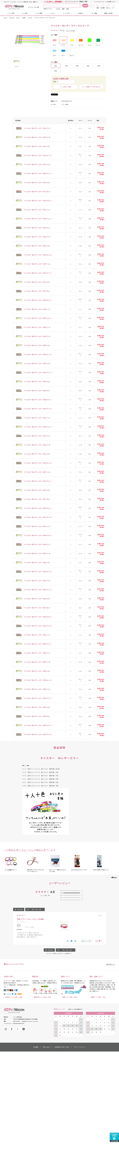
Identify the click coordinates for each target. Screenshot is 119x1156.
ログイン (92, 5)
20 (72, 1029)
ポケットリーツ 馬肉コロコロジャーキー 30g (57, 870)
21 (76, 1029)
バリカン (58, 9)
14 (76, 1026)
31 (60, 1035)
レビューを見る (70, 30)
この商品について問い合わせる (92, 86)
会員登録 (85, 5)
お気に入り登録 (67, 86)
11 (64, 1026)
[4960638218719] (16, 61)
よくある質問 (108, 1)
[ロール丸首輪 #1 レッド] (14, 861)
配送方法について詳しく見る (42, 997)
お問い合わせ (46, 1047)
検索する (80, 6)
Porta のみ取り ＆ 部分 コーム (100, 869)
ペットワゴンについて (99, 1)
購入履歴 (103, 7)
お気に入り (108, 7)
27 (72, 1032)
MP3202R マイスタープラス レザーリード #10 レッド (35, 870)
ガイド (113, 1)
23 (56, 1032)
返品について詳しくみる (98, 997)
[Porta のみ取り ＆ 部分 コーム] (102, 861)
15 (81, 1026)
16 (56, 1029)
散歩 (63, 9)
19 (68, 1029)
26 (68, 1032)
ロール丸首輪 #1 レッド (11, 869)
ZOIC (67, 9)
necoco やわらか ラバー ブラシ (79, 869)
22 (81, 1029)
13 (72, 1026)
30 (56, 1035)
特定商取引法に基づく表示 (62, 1047)
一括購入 (97, 7)
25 (64, 1032)
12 (68, 1026)
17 (60, 1029)
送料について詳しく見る (70, 997)
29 (81, 1032)
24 (60, 1032)
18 (64, 1029)
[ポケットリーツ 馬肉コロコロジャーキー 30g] (58, 861)
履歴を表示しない (110, 964)
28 (76, 1032)
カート (113, 7)
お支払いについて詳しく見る (13, 997)
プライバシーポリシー (80, 1047)
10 (60, 1026)
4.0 (52, 892)
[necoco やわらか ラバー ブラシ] (80, 861)
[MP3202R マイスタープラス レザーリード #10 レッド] (36, 861)
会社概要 (35, 1047)
